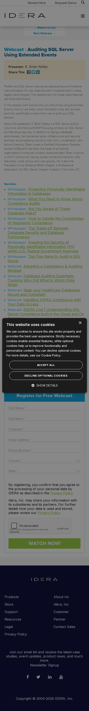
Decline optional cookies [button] (46, 375)
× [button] (80, 322)
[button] (44, 385)
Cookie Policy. (51, 355)
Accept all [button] (46, 365)
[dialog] (44, 355)
